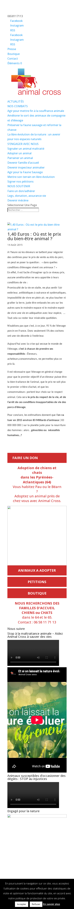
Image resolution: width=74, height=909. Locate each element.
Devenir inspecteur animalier (26, 167)
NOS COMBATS (17, 106)
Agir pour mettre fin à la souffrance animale (35, 111)
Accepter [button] (21, 904)
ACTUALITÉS (15, 101)
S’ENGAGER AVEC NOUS (23, 144)
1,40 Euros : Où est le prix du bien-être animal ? (34, 236)
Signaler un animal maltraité (25, 148)
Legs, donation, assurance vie (26, 196)
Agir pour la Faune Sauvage (25, 172)
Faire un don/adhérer (21, 191)
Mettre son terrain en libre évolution (31, 177)
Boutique (13, 54)
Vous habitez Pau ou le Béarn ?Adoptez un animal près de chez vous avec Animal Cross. (37, 484)
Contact (12, 58)
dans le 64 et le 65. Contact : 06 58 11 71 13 (37, 612)
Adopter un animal (19, 153)
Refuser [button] (36, 904)
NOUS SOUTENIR (18, 186)
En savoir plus (51, 904)
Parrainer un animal (20, 158)
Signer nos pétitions (20, 181)
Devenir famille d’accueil (23, 163)
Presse (11, 49)
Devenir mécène (17, 200)
